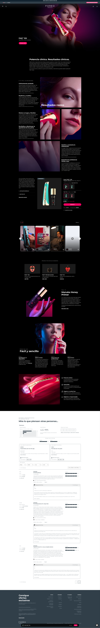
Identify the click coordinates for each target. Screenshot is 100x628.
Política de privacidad (22, 614)
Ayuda (71, 599)
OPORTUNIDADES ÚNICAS (92, 2)
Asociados (79, 604)
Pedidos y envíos (50, 598)
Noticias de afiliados (77, 600)
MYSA (80, 602)
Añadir (76, 625)
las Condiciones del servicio (30, 614)
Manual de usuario (23, 197)
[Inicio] (50, 6)
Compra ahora (23, 43)
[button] (97, 625)
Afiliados (79, 598)
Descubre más (64, 308)
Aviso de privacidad (77, 609)
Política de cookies (77, 614)
